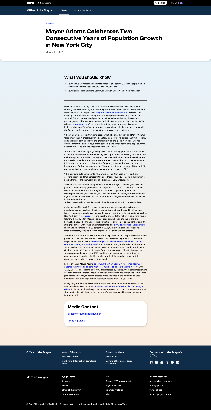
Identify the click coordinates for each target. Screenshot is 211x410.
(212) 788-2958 (76, 320)
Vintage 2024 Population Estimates (111, 112)
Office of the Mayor (39, 10)
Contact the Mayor (82, 10)
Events (65, 385)
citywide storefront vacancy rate (129, 224)
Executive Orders (70, 356)
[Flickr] (177, 362)
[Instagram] (156, 362)
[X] (167, 362)
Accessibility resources (160, 381)
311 (107, 376)
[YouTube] (162, 362)
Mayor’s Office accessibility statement (119, 362)
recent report (86, 216)
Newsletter (111, 356)
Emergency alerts (114, 390)
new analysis (81, 124)
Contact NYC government (118, 381)
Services (66, 381)
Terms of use (155, 390)
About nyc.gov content (160, 394)
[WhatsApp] (172, 362)
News (64, 10)
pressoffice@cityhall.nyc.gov (84, 313)
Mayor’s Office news (71, 352)
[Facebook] (151, 362)
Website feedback (158, 376)
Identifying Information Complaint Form (79, 362)
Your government (70, 394)
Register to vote (113, 385)
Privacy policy (156, 385)
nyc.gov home (68, 376)
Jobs (108, 394)
